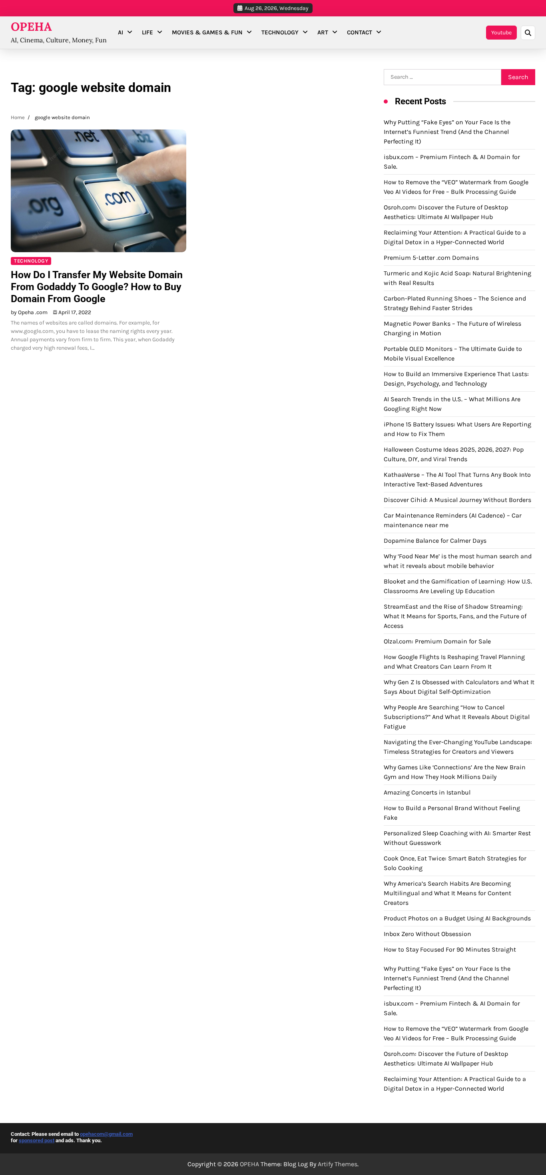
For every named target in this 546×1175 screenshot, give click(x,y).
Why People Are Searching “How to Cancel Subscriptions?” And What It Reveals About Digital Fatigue (457, 716)
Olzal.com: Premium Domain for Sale (437, 641)
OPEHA (31, 26)
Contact (359, 32)
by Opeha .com (29, 312)
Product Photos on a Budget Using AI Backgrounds (457, 918)
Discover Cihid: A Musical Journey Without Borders (457, 500)
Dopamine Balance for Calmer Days (435, 540)
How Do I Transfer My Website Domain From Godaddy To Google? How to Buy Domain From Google (97, 287)
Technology (280, 32)
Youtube (501, 32)
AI (120, 32)
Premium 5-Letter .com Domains (431, 257)
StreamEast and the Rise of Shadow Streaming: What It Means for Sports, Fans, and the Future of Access (455, 616)
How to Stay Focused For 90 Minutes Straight (450, 949)
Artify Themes (337, 1164)
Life (147, 32)
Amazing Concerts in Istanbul (427, 792)
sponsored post (36, 1140)
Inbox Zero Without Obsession (427, 934)
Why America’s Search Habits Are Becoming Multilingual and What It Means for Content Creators (447, 893)
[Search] (528, 33)
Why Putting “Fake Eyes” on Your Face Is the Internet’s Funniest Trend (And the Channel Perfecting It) (447, 131)
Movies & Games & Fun (207, 32)
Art (322, 32)
